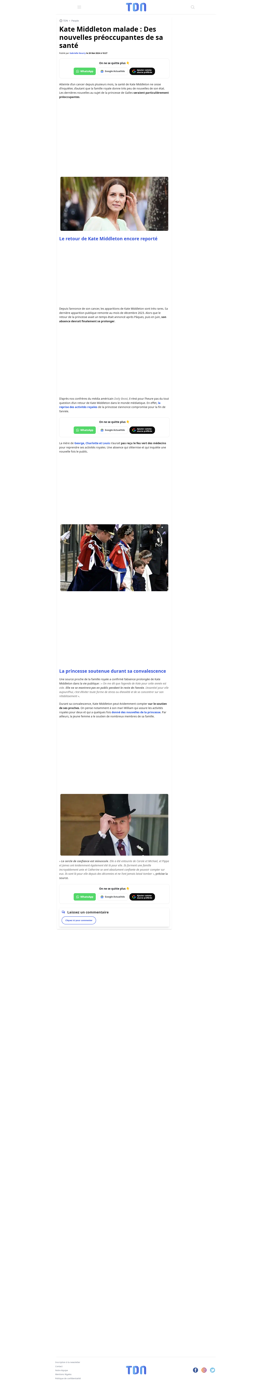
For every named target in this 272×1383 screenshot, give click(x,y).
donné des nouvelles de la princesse (136, 712)
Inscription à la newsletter (67, 1362)
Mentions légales (63, 1374)
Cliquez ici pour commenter (78, 920)
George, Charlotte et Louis (92, 443)
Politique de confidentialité (68, 1378)
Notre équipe (61, 1370)
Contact (58, 1366)
